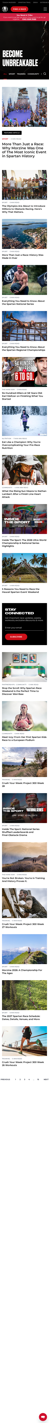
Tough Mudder (9, 2)
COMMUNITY (33, 74)
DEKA (35, 2)
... (33, 1079)
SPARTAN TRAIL (24, 2)
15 (38, 1079)
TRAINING (21, 74)
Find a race (19, 9)
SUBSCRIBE (16, 637)
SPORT (12, 74)
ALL (5, 74)
